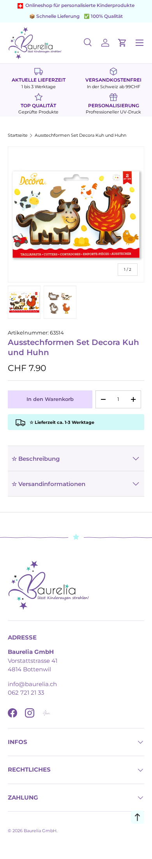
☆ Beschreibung (36, 458)
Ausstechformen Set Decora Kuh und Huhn (80, 135)
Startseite (18, 135)
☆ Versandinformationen (48, 484)
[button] (122, 42)
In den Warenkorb (50, 399)
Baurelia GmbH (40, 830)
